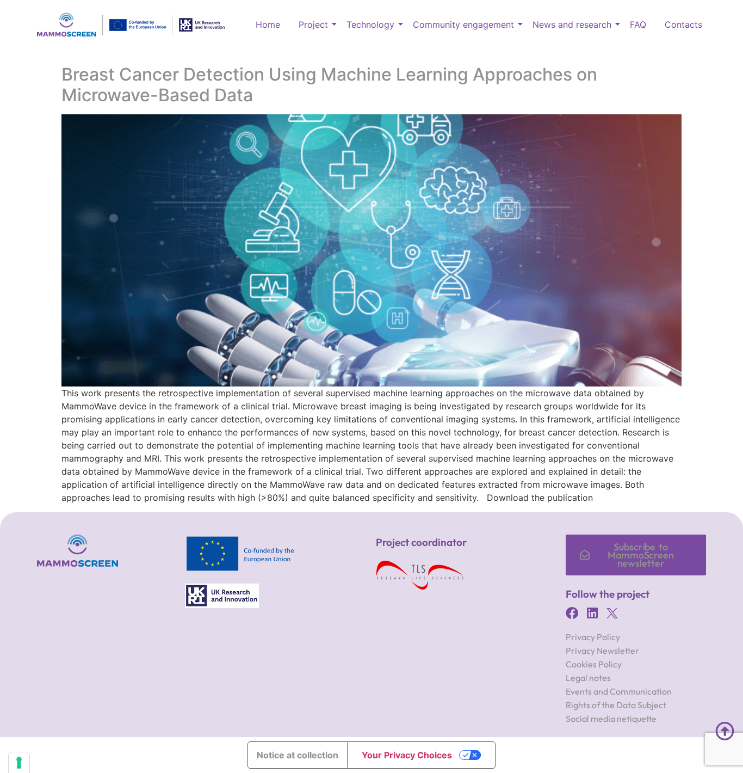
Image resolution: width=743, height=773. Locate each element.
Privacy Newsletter (602, 650)
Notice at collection (297, 755)
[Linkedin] (592, 613)
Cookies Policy (594, 664)
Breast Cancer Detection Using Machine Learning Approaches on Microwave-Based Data (329, 85)
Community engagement (463, 24)
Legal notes (588, 677)
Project (313, 24)
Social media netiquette (611, 718)
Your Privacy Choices (407, 755)
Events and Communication (619, 691)
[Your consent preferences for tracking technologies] (19, 762)
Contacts (683, 24)
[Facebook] (572, 613)
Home (268, 24)
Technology (370, 24)
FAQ (638, 24)
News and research (572, 24)
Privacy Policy (593, 636)
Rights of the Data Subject (616, 705)
